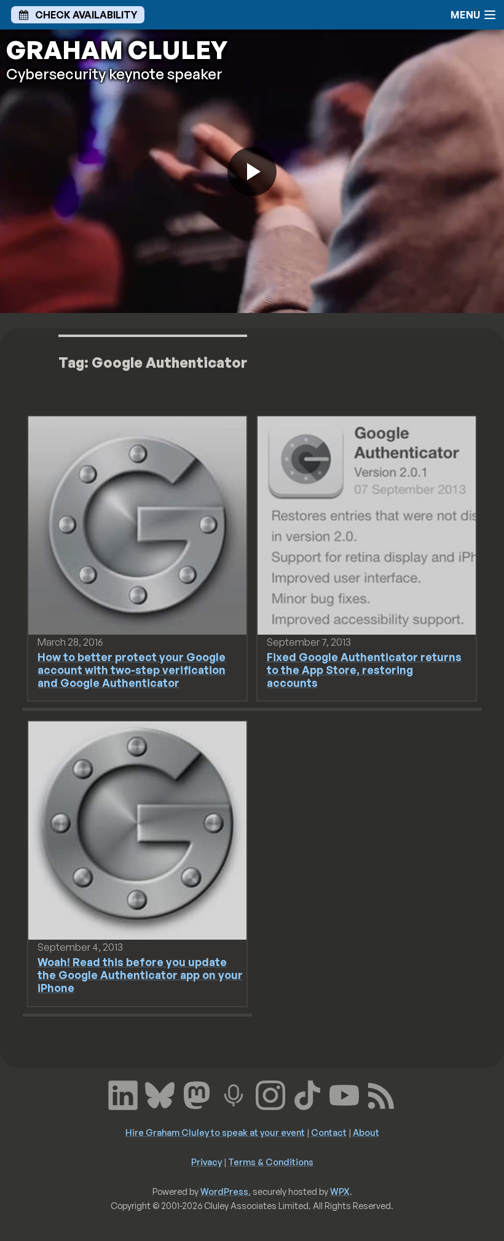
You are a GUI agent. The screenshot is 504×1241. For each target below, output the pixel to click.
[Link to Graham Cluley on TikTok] (307, 1093)
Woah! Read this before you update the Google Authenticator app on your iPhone (140, 974)
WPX (340, 1191)
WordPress (224, 1191)
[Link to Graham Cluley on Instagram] (270, 1093)
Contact (329, 1132)
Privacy (206, 1161)
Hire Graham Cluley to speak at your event (215, 1132)
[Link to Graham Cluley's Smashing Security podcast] (233, 1093)
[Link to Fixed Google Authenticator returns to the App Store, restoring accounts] (367, 524)
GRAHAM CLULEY (116, 49)
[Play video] (252, 171)
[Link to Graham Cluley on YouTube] (344, 1093)
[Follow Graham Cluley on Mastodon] (196, 1093)
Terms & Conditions (270, 1161)
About (366, 1132)
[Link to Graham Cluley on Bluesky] (160, 1093)
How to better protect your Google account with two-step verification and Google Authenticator (131, 669)
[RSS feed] (381, 1093)
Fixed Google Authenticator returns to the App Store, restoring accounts (364, 669)
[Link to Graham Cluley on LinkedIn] (123, 1093)
